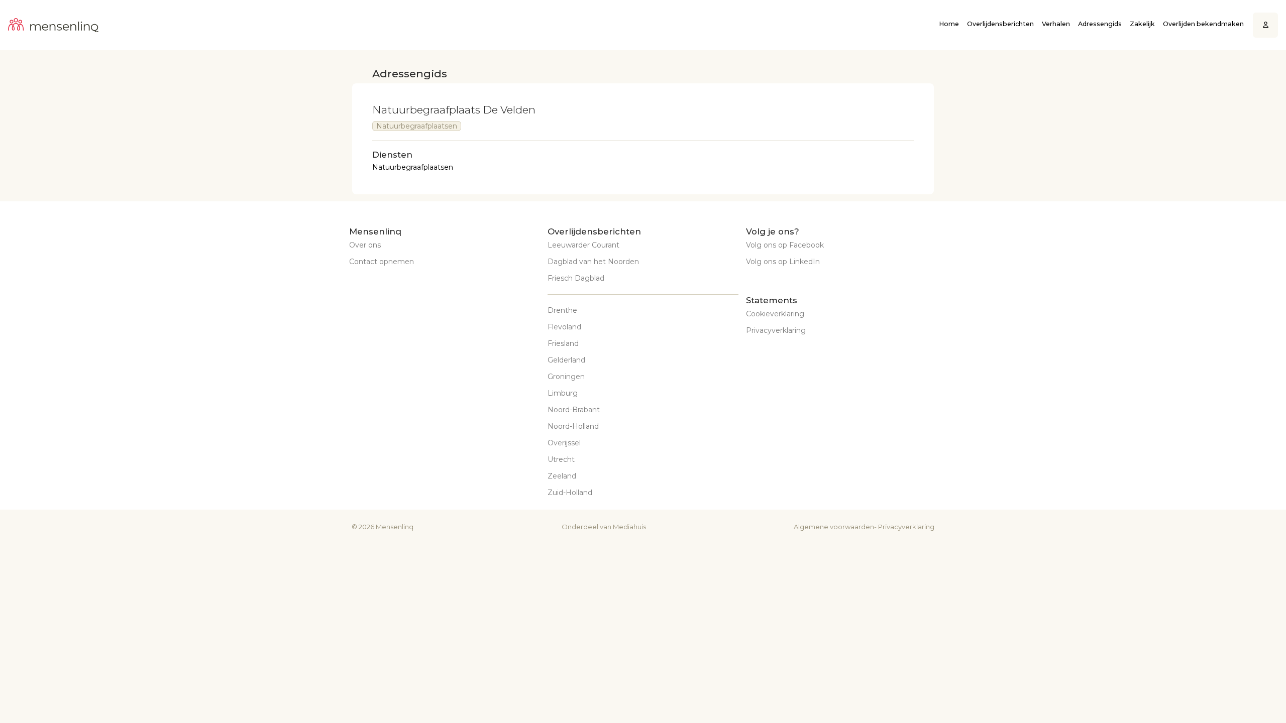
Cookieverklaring (775, 313)
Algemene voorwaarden (834, 527)
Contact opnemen (381, 261)
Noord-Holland (573, 426)
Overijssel (564, 442)
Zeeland (562, 475)
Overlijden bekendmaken (1203, 24)
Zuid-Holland (570, 492)
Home (949, 24)
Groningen (566, 376)
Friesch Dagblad (576, 278)
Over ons (365, 245)
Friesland (563, 343)
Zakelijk (1142, 24)
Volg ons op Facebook (785, 245)
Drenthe (562, 310)
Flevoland (564, 326)
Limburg (563, 393)
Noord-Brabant (574, 409)
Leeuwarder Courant (583, 245)
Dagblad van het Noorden (593, 261)
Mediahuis (629, 527)
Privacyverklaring (776, 330)
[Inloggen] (1265, 25)
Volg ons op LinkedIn (783, 261)
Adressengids (1100, 24)
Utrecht (561, 459)
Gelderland (566, 360)
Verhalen (1056, 24)
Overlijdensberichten (1000, 24)
